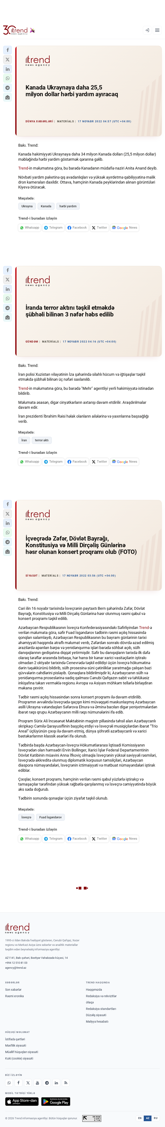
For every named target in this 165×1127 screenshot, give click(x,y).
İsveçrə (26, 817)
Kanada (46, 206)
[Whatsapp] (9, 1083)
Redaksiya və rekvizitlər (101, 996)
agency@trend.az (15, 967)
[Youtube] (37, 1083)
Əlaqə (90, 1002)
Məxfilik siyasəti (15, 1045)
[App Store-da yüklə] (22, 1101)
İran (24, 440)
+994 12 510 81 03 (16, 962)
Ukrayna (27, 206)
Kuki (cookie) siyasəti (19, 1058)
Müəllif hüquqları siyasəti (21, 1052)
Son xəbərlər (13, 989)
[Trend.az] (19, 30)
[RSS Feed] (66, 1083)
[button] (7, 50)
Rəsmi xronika (14, 996)
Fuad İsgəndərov (50, 817)
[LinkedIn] (56, 1083)
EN (140, 1118)
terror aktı (42, 440)
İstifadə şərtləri (15, 1039)
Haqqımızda (94, 989)
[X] (28, 1083)
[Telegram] (47, 1083)
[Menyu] (157, 30)
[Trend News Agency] (17, 928)
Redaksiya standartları (101, 1009)
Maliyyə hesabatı (97, 1021)
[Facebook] (18, 1083)
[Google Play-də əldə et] (55, 1101)
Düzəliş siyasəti (96, 1015)
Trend (23, 168)
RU (155, 1118)
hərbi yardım (68, 206)
